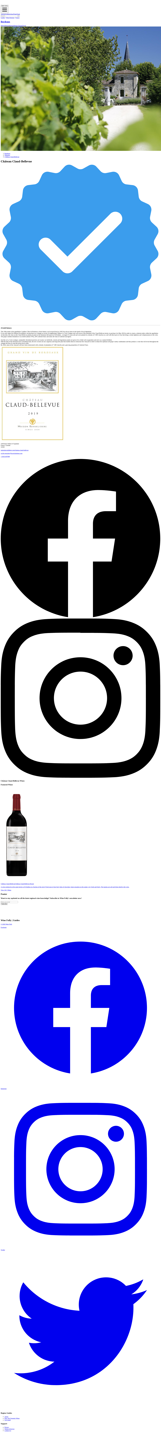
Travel (24, 25)
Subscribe (4, 904)
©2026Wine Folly (6, 924)
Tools (18, 14)
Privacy (6, 1427)
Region (12, 25)
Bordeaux (5, 21)
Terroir (20, 25)
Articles (3, 14)
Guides (7, 14)
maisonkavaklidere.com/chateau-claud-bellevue (15, 450)
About (6, 1416)
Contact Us (7, 1430)
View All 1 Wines (6, 890)
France (17, 18)
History (16, 25)
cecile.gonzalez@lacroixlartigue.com (11, 453)
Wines (2, 25)
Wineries (7, 25)
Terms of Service (9, 1429)
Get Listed (7, 1420)
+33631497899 (5, 456)
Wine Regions (10, 18)
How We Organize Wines (12, 1418)
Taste (15, 14)
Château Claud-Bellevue (11, 157)
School (12, 14)
